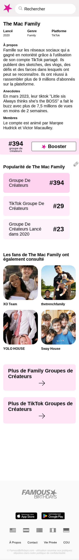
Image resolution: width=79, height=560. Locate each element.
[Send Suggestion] (76, 165)
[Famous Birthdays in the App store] (26, 515)
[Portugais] (39, 530)
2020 (6, 35)
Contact (32, 542)
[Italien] (53, 530)
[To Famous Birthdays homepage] (7, 8)
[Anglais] (13, 530)
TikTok (56, 35)
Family (31, 35)
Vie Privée (50, 542)
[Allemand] (66, 530)
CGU (66, 542)
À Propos (15, 542)
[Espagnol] (26, 530)
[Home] (39, 494)
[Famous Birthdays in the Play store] (53, 515)
